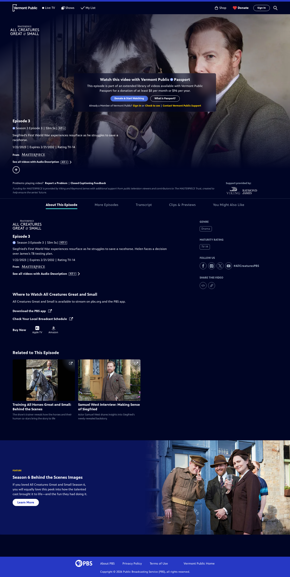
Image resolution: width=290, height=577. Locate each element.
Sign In (261, 7)
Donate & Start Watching (129, 98)
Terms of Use (159, 563)
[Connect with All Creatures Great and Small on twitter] (220, 265)
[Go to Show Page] (150, 30)
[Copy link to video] (211, 285)
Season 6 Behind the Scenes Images (48, 477)
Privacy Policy (132, 563)
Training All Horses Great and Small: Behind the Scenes (42, 406)
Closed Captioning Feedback (88, 183)
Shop (222, 8)
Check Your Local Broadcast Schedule (40, 319)
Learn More (25, 502)
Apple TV (37, 330)
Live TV (50, 8)
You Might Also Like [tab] (228, 205)
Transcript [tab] (144, 205)
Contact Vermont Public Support (182, 105)
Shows (69, 8)
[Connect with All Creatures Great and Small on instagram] (211, 265)
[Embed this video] (203, 285)
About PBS (107, 563)
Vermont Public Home (199, 563)
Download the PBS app (30, 311)
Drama (205, 228)
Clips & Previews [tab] (182, 205)
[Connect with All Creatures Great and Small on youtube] (228, 265)
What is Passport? (165, 98)
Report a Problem (56, 183)
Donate (243, 8)
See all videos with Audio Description (39, 162)
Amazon (53, 330)
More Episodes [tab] (106, 205)
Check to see (152, 105)
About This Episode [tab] (61, 205)
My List (90, 8)
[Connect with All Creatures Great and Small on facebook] (203, 265)
